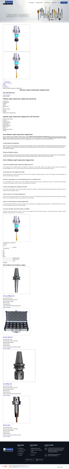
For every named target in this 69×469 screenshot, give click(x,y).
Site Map (20, 455)
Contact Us (54, 2)
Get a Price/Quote (6, 95)
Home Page (31, 2)
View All (32, 455)
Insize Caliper (34, 452)
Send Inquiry (7, 81)
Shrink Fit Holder (6, 425)
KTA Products (6, 86)
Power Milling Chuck (7, 384)
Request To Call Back (7, 83)
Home (4, 84)
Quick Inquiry (64, 2)
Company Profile (39, 2)
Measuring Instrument (35, 448)
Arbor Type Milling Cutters (9, 296)
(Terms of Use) (28, 465)
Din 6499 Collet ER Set (8, 337)
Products (5, 85)
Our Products (47, 2)
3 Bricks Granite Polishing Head (36, 451)
